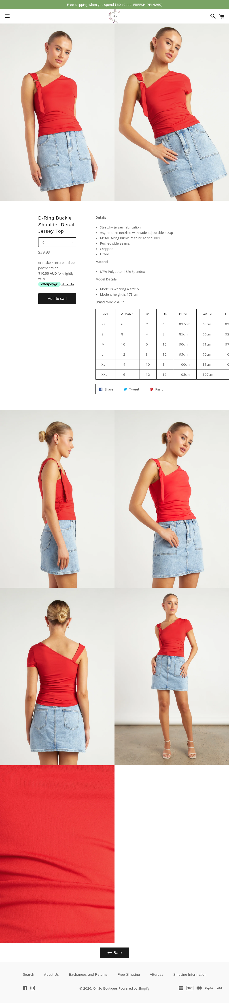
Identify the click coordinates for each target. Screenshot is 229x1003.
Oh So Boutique (105, 988)
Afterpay (156, 974)
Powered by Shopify (134, 988)
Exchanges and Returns (88, 974)
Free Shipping (129, 974)
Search (28, 974)
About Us (51, 974)
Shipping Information (189, 974)
